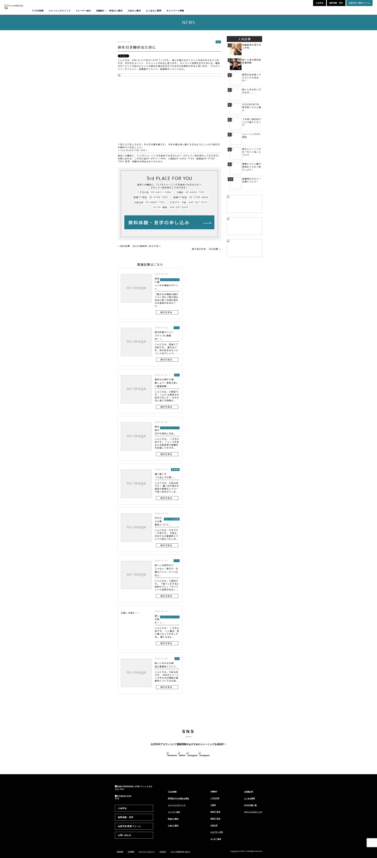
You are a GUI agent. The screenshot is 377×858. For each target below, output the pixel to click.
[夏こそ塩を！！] (130, 615)
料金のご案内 (116, 10)
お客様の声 (248, 792)
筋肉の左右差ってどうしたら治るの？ (251, 77)
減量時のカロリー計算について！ (251, 180)
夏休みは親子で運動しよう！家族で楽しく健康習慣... (166, 383)
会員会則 (162, 852)
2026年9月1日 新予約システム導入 (251, 107)
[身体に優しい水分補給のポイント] (136, 303)
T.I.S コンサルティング (253, 812)
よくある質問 (249, 798)
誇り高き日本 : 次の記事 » (206, 249)
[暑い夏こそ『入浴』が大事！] (136, 499)
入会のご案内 (134, 10)
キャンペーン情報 (175, 10)
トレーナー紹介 (83, 10)
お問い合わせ (124, 835)
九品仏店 (214, 825)
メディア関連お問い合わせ (180, 852)
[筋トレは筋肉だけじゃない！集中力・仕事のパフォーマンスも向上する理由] (136, 590)
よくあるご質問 (153, 10)
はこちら (153, 161)
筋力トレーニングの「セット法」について (251, 152)
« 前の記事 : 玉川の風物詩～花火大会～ (139, 246)
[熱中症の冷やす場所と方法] (136, 452)
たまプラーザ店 (216, 832)
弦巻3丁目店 (215, 812)
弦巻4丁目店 (215, 819)
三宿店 (213, 805)
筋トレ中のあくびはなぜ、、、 (251, 91)
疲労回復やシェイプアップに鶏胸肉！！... (164, 335)
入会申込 (319, 3)
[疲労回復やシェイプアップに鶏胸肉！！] (136, 357)
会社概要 (131, 852)
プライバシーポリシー (147, 852)
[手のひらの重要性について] (136, 543)
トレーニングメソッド (60, 10)
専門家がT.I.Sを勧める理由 (178, 798)
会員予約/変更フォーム (129, 826)
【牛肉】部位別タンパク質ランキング (251, 122)
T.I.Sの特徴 (38, 10)
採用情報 (120, 852)
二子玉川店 (214, 798)
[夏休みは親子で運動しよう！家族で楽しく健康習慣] (136, 404)
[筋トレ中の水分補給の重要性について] (136, 688)
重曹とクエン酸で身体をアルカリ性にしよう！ (251, 166)
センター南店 (215, 839)
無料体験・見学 (336, 3)
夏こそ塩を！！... (159, 619)
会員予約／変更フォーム (359, 3)
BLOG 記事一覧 (250, 805)
